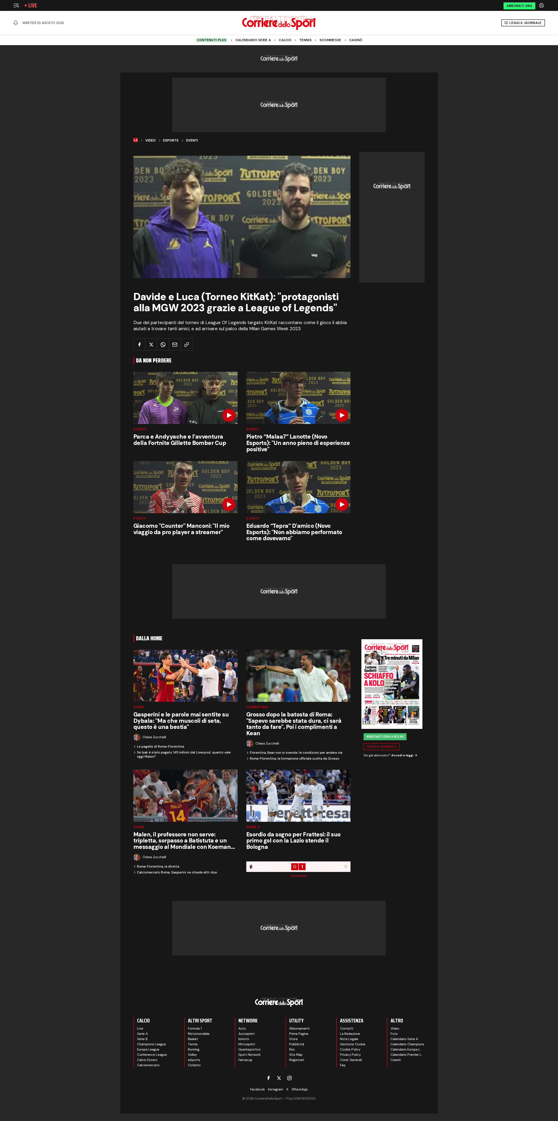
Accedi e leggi (402, 755)
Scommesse (330, 40)
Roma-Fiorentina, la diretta (158, 867)
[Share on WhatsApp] (163, 344)
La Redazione (350, 1034)
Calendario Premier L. (406, 1055)
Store (293, 1039)
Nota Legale (349, 1039)
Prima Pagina (298, 1034)
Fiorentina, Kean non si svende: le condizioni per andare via (296, 753)
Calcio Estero (147, 1060)
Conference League (152, 1055)
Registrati (296, 1060)
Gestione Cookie (352, 1044)
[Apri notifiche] (15, 23)
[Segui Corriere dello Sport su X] (279, 1078)
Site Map (296, 1055)
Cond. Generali (351, 1060)
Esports (171, 140)
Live (32, 5)
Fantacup (245, 1060)
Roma (138, 707)
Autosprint (246, 1034)
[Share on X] (151, 344)
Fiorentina (257, 707)
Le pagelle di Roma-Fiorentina (160, 747)
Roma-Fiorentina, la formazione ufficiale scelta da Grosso (294, 759)
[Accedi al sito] (542, 5)
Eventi (192, 140)
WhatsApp (300, 1089)
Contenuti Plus (211, 40)
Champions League (151, 1044)
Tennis (305, 40)
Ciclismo (194, 1065)
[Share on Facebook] (139, 344)
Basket (193, 1039)
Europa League (148, 1049)
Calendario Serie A (253, 40)
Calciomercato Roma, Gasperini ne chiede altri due (177, 872)
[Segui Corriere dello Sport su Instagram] (289, 1078)
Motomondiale (198, 1034)
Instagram (275, 1089)
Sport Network (249, 1055)
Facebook (257, 1089)
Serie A (253, 827)
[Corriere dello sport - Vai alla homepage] (279, 23)
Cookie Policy (350, 1049)
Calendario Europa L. (406, 1049)
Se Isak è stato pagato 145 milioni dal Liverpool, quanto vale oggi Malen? (184, 754)
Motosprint (246, 1044)
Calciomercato (148, 1065)
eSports (194, 1060)
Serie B (142, 1039)
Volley (192, 1055)
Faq (342, 1065)
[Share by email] (174, 344)
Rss (292, 1049)
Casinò (355, 40)
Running (193, 1049)
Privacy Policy (350, 1055)
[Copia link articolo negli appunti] (186, 344)
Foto (394, 1034)
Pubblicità (296, 1044)
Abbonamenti (299, 1028)
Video (150, 140)
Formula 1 (195, 1028)
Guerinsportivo (249, 1049)
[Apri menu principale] (16, 5)
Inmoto (243, 1039)
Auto (242, 1028)
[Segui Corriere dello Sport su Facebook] (268, 1078)
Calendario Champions (407, 1044)
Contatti (346, 1028)
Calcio (285, 40)
